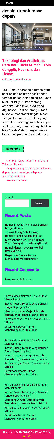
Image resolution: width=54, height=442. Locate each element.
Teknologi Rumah (12, 164)
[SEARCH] (50, 3)
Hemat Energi (40, 160)
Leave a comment (16, 180)
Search (9, 197)
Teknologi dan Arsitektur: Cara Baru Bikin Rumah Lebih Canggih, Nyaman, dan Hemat (26, 67)
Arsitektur (11, 160)
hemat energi (18, 172)
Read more (15, 149)
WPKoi (27, 436)
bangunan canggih (17, 168)
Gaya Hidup (25, 160)
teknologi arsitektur (13, 176)
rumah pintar (34, 172)
